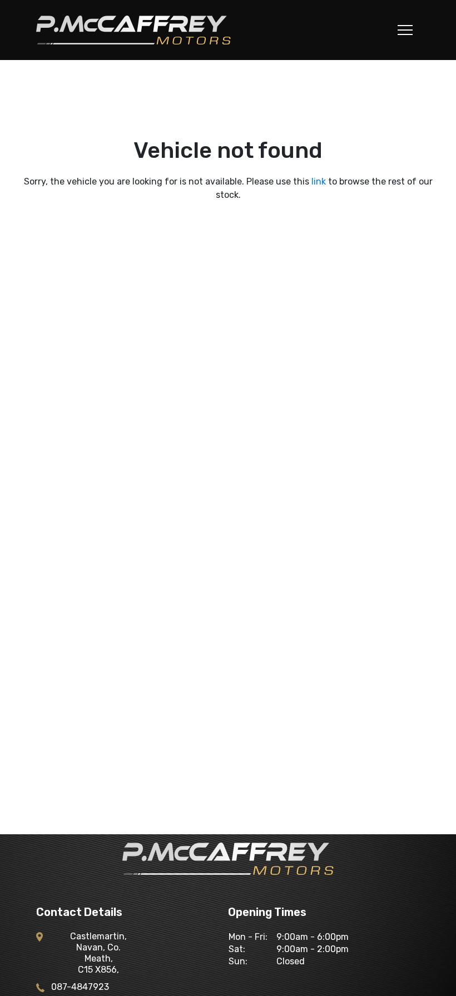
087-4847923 (80, 987)
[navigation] (405, 32)
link (318, 181)
